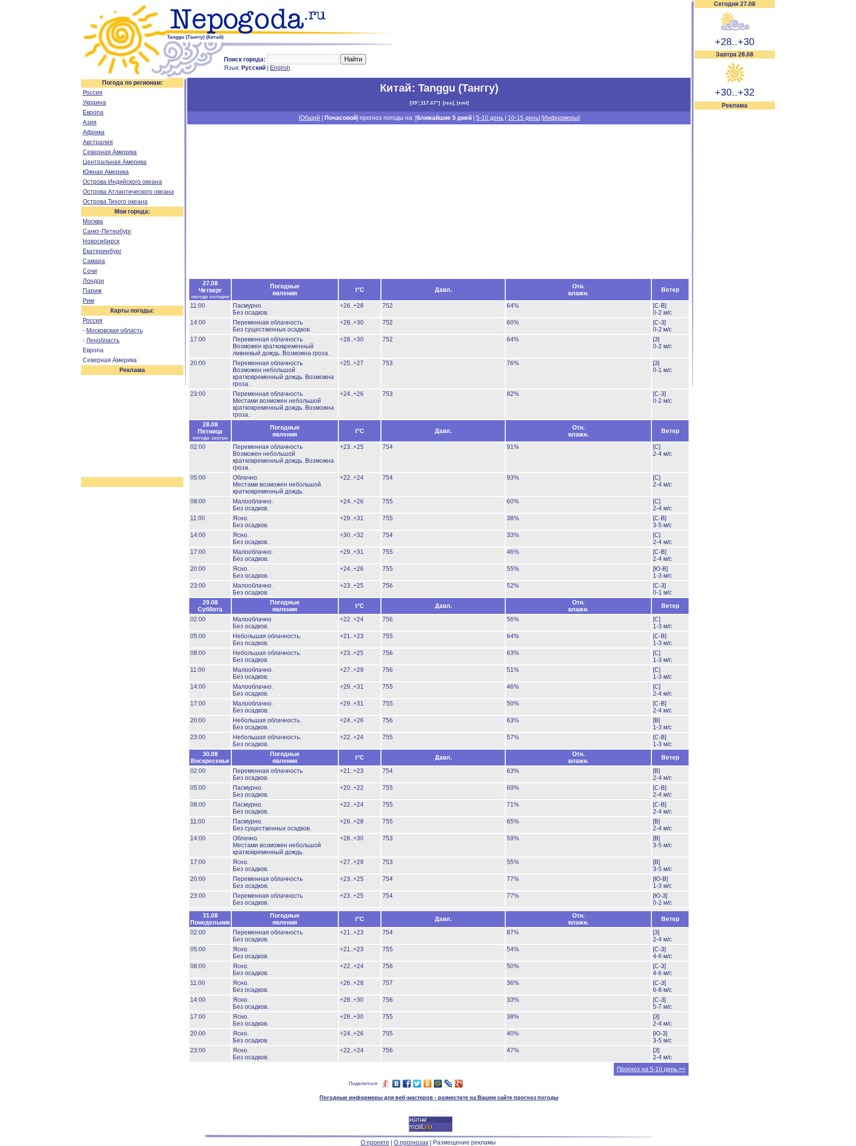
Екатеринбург (102, 251)
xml (462, 103)
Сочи (90, 271)
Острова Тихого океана (115, 201)
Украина (94, 102)
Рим (88, 300)
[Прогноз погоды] (283, 32)
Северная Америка (110, 152)
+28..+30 (734, 41)
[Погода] (124, 75)
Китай (396, 88)
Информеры (560, 117)
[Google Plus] (459, 1083)
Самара (94, 261)
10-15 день (523, 117)
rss (448, 103)
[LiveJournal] (448, 1083)
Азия (90, 122)
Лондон (93, 280)
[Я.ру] (386, 1083)
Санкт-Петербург (107, 231)
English (280, 67)
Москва (93, 221)
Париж (92, 290)
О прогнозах (411, 1142)
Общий (310, 117)
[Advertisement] (734, 258)
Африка (94, 132)
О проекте (375, 1142)
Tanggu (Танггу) (458, 88)
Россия (93, 92)
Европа (93, 112)
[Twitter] (417, 1083)
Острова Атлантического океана (128, 191)
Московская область (114, 330)
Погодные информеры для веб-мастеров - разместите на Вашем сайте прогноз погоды (439, 1097)
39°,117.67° (424, 103)
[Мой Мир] (438, 1083)
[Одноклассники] (428, 1083)
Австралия (98, 142)
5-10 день (489, 117)
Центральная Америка (115, 162)
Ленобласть (102, 340)
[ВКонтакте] (396, 1083)
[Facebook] (407, 1083)
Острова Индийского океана (122, 181)
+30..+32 (734, 92)
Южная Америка (106, 171)
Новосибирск (101, 241)
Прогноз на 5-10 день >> (651, 1069)
